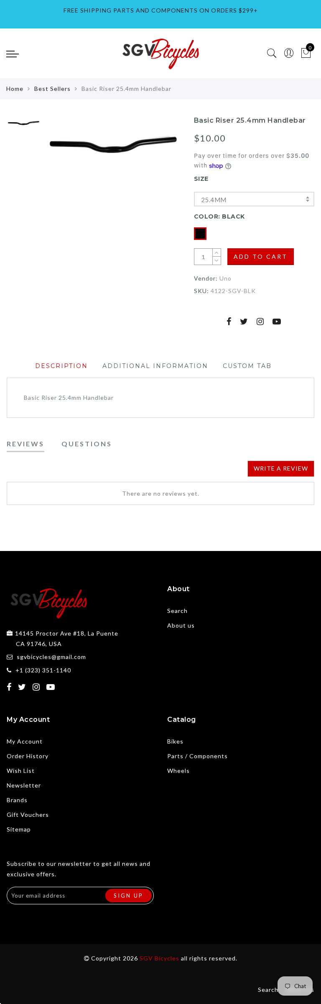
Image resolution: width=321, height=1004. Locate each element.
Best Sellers (52, 88)
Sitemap (19, 829)
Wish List (21, 770)
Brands (17, 799)
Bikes (175, 741)
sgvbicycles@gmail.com (51, 656)
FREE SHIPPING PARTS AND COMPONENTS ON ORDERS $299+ (161, 10)
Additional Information (155, 366)
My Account (25, 741)
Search (177, 610)
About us (181, 625)
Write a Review (281, 468)
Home (14, 88)
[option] (112, 146)
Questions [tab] (86, 444)
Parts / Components (197, 755)
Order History (27, 755)
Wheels (178, 770)
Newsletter (24, 785)
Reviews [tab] (25, 444)
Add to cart (261, 256)
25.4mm (213, 199)
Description (61, 366)
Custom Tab (247, 366)
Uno (225, 278)
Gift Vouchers (28, 814)
